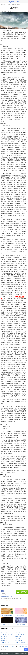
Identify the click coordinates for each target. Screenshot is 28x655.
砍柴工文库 (11, 653)
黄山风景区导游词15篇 (20, 642)
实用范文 (12, 4)
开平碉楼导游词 (4, 632)
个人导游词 (17, 638)
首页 (8, 4)
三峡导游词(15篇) (18, 640)
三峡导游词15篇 (5, 638)
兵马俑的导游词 (4, 636)
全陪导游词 (17, 632)
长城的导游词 (18, 636)
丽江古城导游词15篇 (19, 634)
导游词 (18, 4)
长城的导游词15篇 (5, 642)
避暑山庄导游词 (4, 640)
